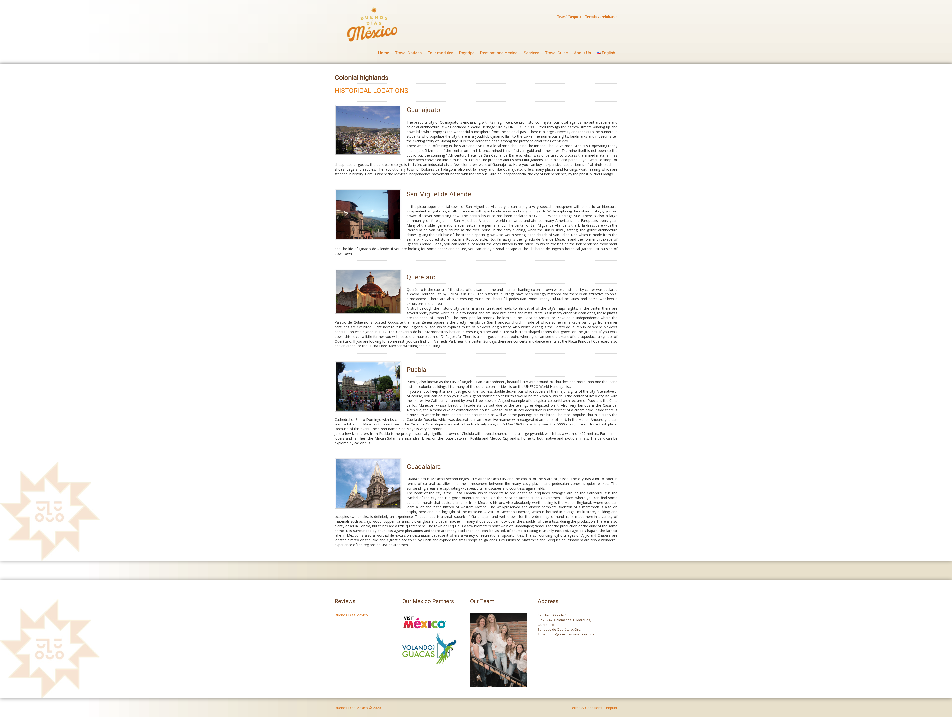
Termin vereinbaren (601, 17)
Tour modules (440, 52)
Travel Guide (556, 52)
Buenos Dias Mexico (351, 615)
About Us (582, 52)
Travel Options (408, 52)
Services (531, 52)
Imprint (611, 707)
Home (383, 52)
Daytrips (466, 52)
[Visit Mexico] (424, 630)
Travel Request (569, 17)
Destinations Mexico (499, 52)
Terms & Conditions (586, 707)
